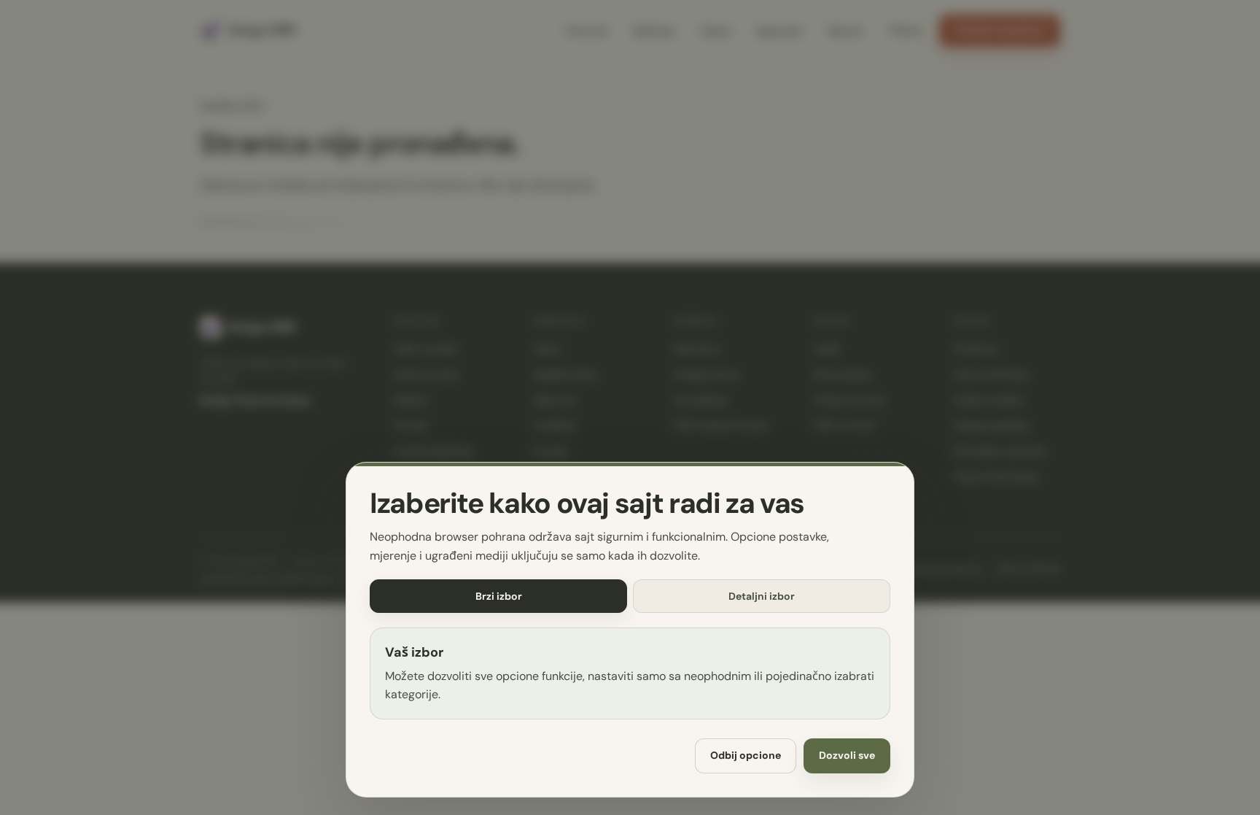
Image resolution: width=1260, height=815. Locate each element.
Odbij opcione (745, 755)
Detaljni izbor (761, 596)
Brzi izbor (498, 596)
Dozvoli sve (847, 755)
